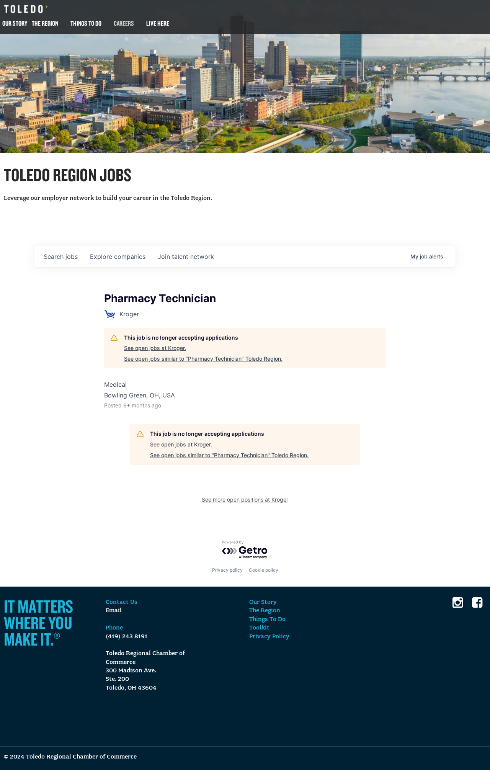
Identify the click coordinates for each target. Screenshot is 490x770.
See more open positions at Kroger (245, 499)
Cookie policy (263, 570)
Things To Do (85, 23)
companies (117, 256)
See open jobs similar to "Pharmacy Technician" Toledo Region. (203, 358)
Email (114, 611)
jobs (61, 256)
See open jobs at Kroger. (155, 348)
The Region (45, 23)
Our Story (14, 23)
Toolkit (259, 628)
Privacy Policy (269, 637)
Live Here (157, 23)
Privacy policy (227, 570)
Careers (124, 23)
